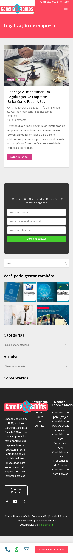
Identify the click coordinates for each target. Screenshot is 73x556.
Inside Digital (46, 524)
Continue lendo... (19, 156)
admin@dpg (53, 107)
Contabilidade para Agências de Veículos (60, 425)
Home (39, 412)
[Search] (36, 263)
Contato (39, 425)
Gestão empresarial (22, 111)
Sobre (39, 417)
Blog (39, 421)
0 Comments (18, 119)
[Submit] (66, 263)
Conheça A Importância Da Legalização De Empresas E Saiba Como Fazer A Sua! (28, 96)
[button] (66, 8)
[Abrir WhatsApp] (63, 547)
